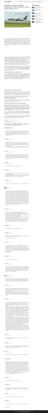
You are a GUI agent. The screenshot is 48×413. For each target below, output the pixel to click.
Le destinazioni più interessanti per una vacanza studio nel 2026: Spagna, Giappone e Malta (39, 22)
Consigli (24, 1)
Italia (18, 1)
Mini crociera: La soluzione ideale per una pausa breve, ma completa (39, 19)
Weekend (29, 1)
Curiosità (32, 1)
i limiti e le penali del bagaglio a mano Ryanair (13, 101)
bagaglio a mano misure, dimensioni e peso (24, 57)
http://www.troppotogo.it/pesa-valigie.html (10, 238)
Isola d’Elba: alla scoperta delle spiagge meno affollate (38, 13)
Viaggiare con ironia (39, 1)
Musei (27, 1)
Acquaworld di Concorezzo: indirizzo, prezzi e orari (10, 121)
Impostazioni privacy (46, 412)
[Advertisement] (17, 33)
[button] (43, 2)
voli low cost (6, 120)
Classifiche (21, 1)
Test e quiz (35, 1)
